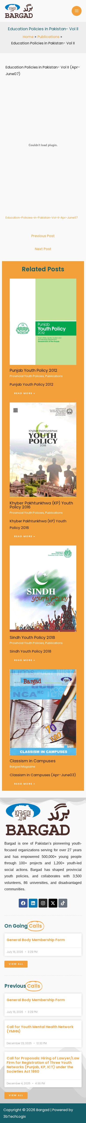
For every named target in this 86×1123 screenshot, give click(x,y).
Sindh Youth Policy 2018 (32, 637)
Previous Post (43, 235)
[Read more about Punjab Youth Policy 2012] (43, 321)
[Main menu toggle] (77, 11)
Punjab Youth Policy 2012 (33, 370)
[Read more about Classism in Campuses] (43, 712)
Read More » (24, 393)
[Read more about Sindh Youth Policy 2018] (43, 588)
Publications (54, 376)
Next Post (43, 248)
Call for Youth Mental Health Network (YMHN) (40, 1029)
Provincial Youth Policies (27, 376)
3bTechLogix (14, 1116)
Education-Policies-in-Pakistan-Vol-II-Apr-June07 (42, 217)
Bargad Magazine (22, 766)
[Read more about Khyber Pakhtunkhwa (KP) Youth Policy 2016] (43, 449)
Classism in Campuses (33, 761)
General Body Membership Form (36, 939)
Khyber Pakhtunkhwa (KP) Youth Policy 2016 (41, 505)
